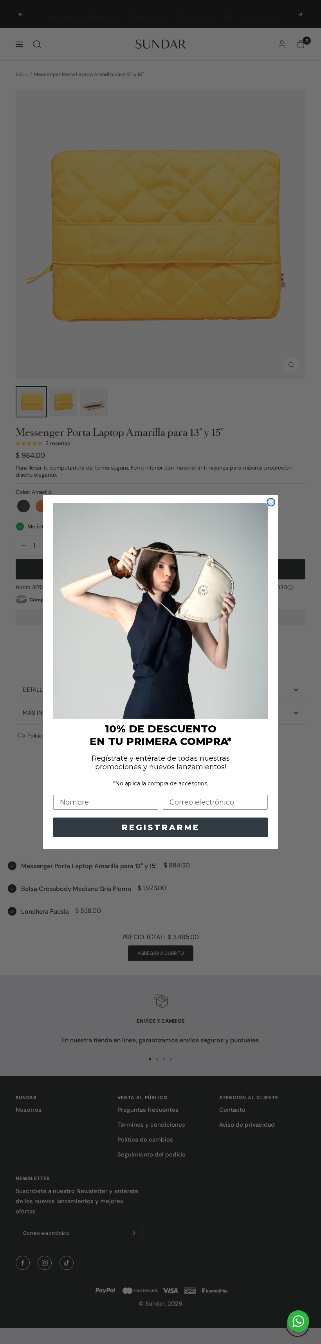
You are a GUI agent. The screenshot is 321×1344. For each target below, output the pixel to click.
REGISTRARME (161, 827)
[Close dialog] (271, 502)
